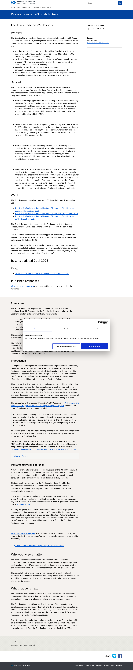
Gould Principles (24, 504)
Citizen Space (17, 665)
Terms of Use (89, 665)
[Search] (120, 3)
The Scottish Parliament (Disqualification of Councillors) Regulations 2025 (46, 213)
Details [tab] (66, 329)
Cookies (99, 665)
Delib (28, 665)
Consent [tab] (37, 329)
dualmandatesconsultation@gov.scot (98, 43)
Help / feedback (116, 665)
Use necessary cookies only (66, 346)
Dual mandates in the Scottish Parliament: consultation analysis (42, 273)
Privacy (106, 665)
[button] (45, 456)
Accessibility (79, 665)
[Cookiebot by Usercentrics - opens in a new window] (99, 322)
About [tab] (96, 329)
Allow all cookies (94, 346)
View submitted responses (22, 286)
